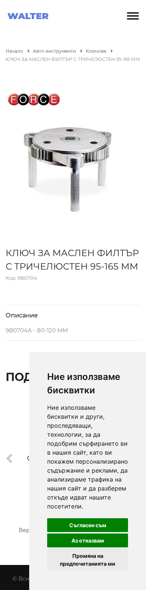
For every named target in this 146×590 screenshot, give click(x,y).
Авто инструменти (55, 51)
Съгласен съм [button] (87, 525)
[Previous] (9, 459)
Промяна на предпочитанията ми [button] (87, 560)
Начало (15, 51)
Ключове (96, 51)
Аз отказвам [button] (88, 540)
